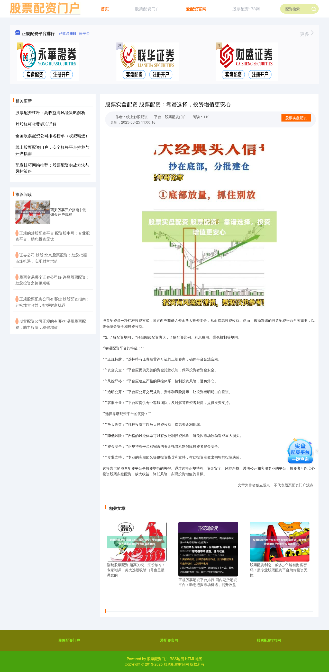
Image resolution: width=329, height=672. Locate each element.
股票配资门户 (147, 9)
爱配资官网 (196, 9)
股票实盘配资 (296, 117)
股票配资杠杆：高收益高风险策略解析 (50, 112)
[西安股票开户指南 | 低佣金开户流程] (32, 212)
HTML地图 (193, 658)
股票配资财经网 (176, 664)
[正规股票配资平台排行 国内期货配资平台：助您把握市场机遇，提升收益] (208, 548)
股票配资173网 (246, 9)
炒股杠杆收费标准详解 (36, 124)
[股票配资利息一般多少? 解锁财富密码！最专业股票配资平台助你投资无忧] (279, 541)
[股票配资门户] (45, 8)
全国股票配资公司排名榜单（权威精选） (52, 136)
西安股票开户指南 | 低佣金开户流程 (68, 212)
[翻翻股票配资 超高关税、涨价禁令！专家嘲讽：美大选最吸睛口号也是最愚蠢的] (137, 541)
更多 (305, 33)
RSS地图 (177, 658)
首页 (105, 9)
